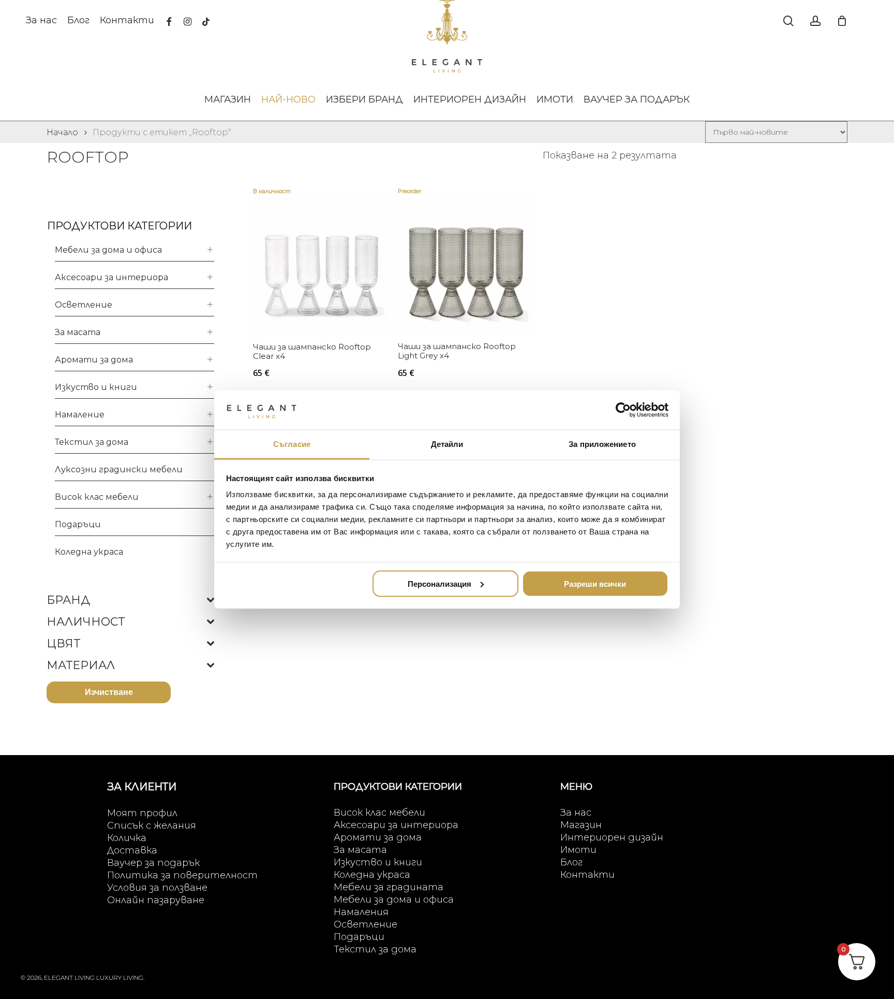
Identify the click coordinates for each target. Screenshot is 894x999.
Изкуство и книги (96, 387)
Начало (62, 132)
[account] (815, 21)
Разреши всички (595, 583)
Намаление (80, 414)
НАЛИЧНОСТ (86, 622)
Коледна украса (89, 552)
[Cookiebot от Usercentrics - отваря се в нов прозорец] (623, 409)
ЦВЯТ (63, 643)
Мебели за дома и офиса (108, 250)
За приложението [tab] (602, 444)
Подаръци (78, 524)
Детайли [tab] (447, 444)
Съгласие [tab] (291, 444)
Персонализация (439, 583)
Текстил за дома (91, 442)
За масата (77, 332)
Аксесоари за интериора (111, 277)
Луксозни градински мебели (119, 469)
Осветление (83, 305)
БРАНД (68, 600)
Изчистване (109, 692)
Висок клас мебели (97, 497)
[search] (788, 21)
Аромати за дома (94, 360)
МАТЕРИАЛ (81, 665)
